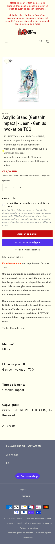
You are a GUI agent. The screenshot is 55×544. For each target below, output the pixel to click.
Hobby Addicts (17, 519)
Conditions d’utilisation (42, 523)
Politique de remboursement (39, 519)
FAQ (9, 463)
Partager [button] (10, 426)
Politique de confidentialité (17, 523)
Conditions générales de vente (20, 533)
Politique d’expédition (29, 528)
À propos (12, 455)
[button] (6, 41)
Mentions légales (43, 533)
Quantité (6, 181)
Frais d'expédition (21, 175)
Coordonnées (29, 537)
